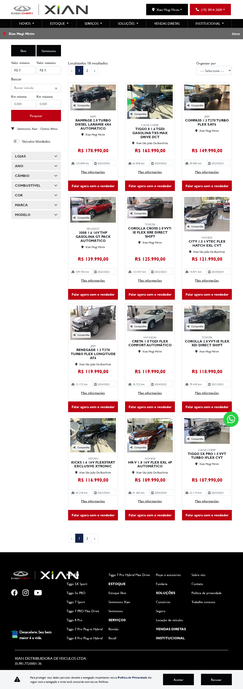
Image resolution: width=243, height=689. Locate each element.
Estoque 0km (117, 592)
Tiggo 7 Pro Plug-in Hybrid (84, 628)
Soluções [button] (127, 23)
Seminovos (49, 50)
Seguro (160, 610)
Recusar (216, 679)
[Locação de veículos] (17, 612)
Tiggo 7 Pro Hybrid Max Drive (129, 574)
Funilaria (161, 583)
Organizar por (206, 63)
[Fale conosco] (231, 419)
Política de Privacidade (132, 677)
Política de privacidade (207, 592)
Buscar (16, 79)
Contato (197, 583)
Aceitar (178, 679)
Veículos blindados (36, 141)
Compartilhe (83, 105)
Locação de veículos (169, 619)
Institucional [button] (208, 23)
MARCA (21, 204)
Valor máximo (46, 62)
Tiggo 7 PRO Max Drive (82, 610)
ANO (19, 165)
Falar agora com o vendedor (93, 185)
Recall (112, 637)
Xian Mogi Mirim (168, 9)
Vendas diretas (167, 23)
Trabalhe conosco (203, 601)
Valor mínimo (20, 62)
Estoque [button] (58, 23)
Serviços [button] (91, 23)
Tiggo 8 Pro (74, 619)
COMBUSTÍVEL (28, 185)
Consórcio (163, 601)
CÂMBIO (22, 175)
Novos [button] (25, 23)
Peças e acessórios (168, 574)
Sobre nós (198, 574)
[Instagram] (28, 593)
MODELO (22, 214)
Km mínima (19, 96)
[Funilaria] (51, 593)
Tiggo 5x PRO (75, 592)
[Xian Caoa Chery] (49, 9)
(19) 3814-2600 (211, 9)
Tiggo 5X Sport (76, 583)
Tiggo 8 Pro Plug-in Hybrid (84, 637)
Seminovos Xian (119, 601)
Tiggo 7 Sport (75, 601)
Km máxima (45, 96)
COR (19, 195)
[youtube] (39, 593)
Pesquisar (36, 115)
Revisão (113, 628)
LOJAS (20, 156)
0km (23, 50)
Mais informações (93, 171)
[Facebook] (17, 593)
